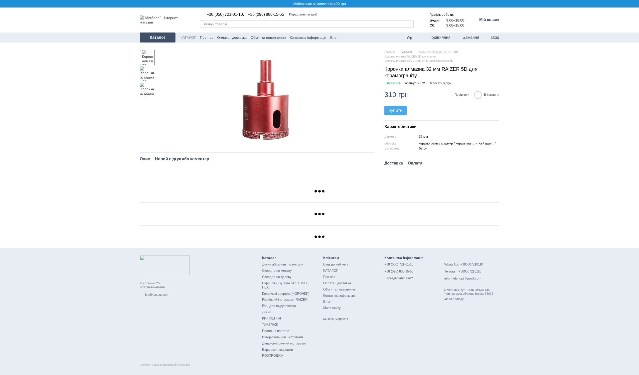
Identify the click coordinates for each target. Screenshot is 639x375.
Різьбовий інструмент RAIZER (285, 300)
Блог (334, 38)
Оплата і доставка (232, 38)
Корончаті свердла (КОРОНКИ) (285, 294)
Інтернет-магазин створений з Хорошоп (165, 364)
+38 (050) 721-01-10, (225, 14)
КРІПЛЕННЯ (271, 318)
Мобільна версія (156, 294)
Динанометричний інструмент (284, 343)
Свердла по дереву (277, 277)
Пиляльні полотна (275, 331)
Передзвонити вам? (303, 14)
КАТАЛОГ (188, 38)
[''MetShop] (165, 265)
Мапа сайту (332, 308)
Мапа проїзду (454, 299)
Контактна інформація (308, 38)
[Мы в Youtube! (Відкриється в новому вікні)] (351, 38)
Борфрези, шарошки (277, 350)
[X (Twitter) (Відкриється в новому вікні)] (357, 38)
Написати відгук (440, 83)
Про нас (206, 38)
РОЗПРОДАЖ (272, 356)
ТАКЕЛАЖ (270, 324)
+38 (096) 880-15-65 (266, 14)
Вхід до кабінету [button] (335, 264)
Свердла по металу (277, 270)
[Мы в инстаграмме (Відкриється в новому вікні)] (363, 38)
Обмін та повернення (268, 38)
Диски (266, 312)
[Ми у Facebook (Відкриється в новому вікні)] (345, 38)
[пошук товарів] (410, 24)
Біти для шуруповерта (279, 306)
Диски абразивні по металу (282, 264)
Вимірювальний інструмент (282, 337)
